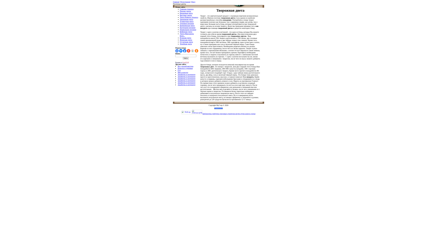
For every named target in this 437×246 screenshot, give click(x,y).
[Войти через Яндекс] (188, 51)
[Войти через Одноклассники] (196, 51)
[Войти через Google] (192, 51)
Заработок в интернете (186, 75)
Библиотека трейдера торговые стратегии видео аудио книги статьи (229, 114)
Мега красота (183, 72)
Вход (193, 2)
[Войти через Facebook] (184, 51)
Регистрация (185, 2)
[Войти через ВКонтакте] (181, 51)
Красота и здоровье (185, 68)
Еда (179, 70)
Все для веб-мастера (185, 66)
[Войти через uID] (177, 51)
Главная (176, 2)
